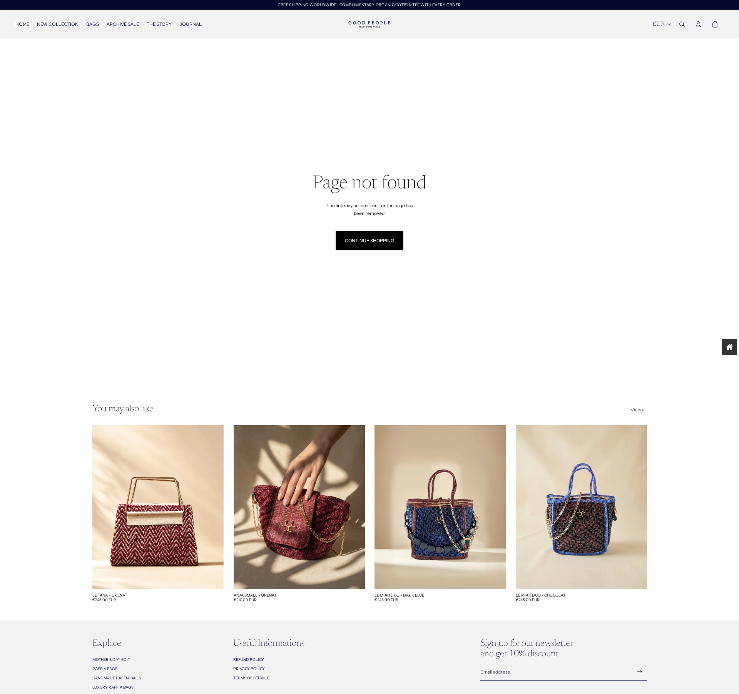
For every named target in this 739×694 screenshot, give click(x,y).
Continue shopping (369, 240)
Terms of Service (251, 678)
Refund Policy (248, 659)
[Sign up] (640, 672)
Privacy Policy (249, 668)
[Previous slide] (103, 507)
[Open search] (682, 24)
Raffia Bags (104, 668)
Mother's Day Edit (111, 659)
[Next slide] (212, 507)
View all (638, 409)
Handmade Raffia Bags (116, 678)
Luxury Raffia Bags (113, 687)
